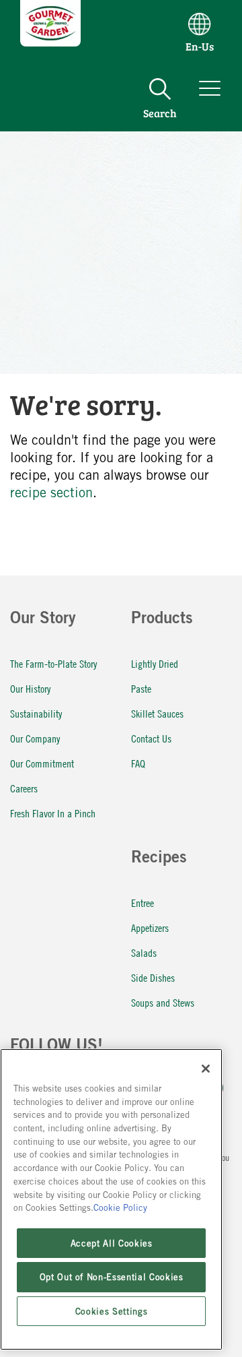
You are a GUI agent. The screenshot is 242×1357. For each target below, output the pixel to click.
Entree (142, 902)
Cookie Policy (120, 1207)
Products (162, 620)
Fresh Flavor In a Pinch (52, 813)
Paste (141, 688)
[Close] (205, 1068)
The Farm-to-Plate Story (53, 663)
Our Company (35, 738)
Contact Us (151, 738)
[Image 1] (50, 41)
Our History (30, 688)
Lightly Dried (154, 663)
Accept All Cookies (112, 1243)
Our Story (43, 620)
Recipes (159, 859)
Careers (24, 788)
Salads (144, 952)
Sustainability (36, 713)
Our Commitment (42, 763)
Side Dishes (153, 977)
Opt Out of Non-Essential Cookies (112, 1276)
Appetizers (150, 927)
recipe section (51, 492)
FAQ (138, 763)
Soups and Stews (162, 1002)
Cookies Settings (111, 1311)
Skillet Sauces (157, 713)
